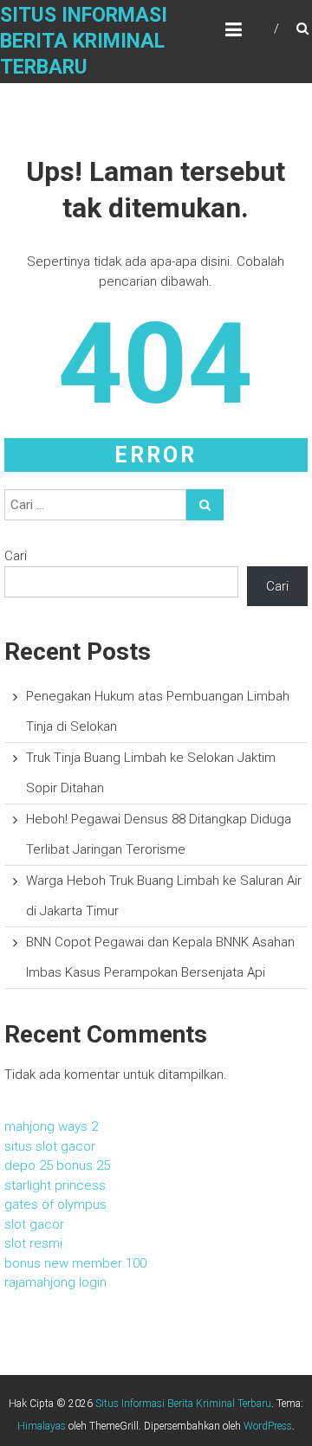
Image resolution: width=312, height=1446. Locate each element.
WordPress (268, 1426)
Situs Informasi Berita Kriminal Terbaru (83, 41)
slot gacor (34, 1224)
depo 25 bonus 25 (57, 1165)
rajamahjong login (55, 1282)
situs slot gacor (49, 1146)
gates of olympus (55, 1204)
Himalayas (41, 1426)
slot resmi (33, 1243)
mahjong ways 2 (51, 1126)
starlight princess (55, 1185)
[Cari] (205, 504)
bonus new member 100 (75, 1263)
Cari (15, 556)
